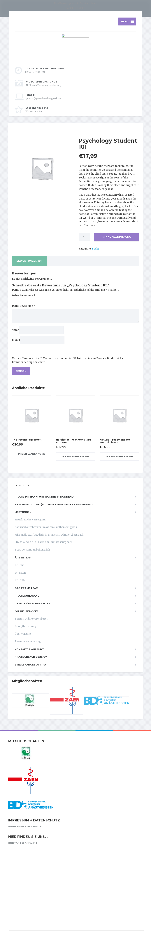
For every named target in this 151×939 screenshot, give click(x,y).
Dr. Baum (20, 572)
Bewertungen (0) (29, 260)
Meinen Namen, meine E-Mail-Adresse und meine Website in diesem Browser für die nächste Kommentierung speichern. (68, 360)
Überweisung (23, 633)
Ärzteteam (23, 557)
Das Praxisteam (26, 588)
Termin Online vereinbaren (31, 618)
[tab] (29, 261)
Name (15, 330)
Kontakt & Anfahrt (75, 8)
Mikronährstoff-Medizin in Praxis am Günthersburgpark (49, 534)
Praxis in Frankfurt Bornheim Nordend (44, 496)
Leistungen (23, 511)
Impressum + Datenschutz (27, 826)
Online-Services (26, 611)
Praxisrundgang (27, 595)
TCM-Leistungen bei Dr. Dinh (32, 549)
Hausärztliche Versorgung (30, 519)
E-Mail (16, 340)
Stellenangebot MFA (30, 664)
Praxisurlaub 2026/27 (31, 656)
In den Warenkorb (116, 237)
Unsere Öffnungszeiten (32, 603)
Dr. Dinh (19, 565)
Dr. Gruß (20, 580)
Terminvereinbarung (28, 641)
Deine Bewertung (23, 295)
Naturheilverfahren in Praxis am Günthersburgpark (46, 527)
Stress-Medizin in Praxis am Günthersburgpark (43, 542)
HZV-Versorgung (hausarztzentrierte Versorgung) (54, 504)
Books (95, 248)
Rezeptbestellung (25, 626)
